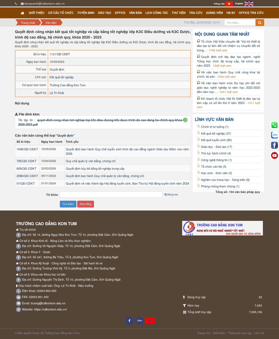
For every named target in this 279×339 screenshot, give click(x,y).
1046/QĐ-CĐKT (27, 149)
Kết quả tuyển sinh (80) (216, 140)
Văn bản (135, 13)
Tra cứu (195, 13)
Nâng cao (172, 194)
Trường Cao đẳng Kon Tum (68, 85)
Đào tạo (104, 13)
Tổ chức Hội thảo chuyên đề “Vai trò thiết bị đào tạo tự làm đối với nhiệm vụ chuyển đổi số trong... (228, 45)
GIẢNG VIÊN (214, 13)
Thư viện (178, 13)
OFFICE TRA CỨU (251, 13)
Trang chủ (203, 333)
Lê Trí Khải (57, 93)
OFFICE (120, 13)
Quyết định (57, 69)
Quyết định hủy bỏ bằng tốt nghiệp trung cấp (95, 168)
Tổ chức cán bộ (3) (213, 166)
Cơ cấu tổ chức (61, 13)
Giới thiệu (36, 13)
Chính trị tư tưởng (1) (215, 126)
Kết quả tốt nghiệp (62, 77)
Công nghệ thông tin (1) (216, 160)
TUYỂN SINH (85, 13)
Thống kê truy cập (240, 333)
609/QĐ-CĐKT (26, 168)
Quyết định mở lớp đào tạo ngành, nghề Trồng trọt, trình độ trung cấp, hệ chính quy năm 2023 (228, 61)
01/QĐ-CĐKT (26, 183)
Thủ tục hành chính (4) (216, 153)
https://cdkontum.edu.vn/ (50, 309)
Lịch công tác (156, 13)
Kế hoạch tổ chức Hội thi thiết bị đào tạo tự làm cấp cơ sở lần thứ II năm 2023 (228, 100)
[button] (185, 120)
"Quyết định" (65, 135)
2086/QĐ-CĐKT (27, 176)
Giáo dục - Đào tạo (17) (216, 146)
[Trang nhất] (23, 12)
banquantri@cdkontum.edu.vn (45, 3)
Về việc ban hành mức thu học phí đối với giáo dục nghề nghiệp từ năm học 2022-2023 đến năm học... (228, 87)
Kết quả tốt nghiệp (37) (216, 133)
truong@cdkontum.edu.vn (48, 303)
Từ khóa (52, 195)
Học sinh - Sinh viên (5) (216, 173)
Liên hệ (259, 333)
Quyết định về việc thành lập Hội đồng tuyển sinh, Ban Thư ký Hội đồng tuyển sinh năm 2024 (127, 183)
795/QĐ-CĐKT (26, 161)
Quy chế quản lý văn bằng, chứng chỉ (91, 161)
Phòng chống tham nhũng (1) (220, 186)
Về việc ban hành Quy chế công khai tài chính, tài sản (228, 74)
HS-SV (231, 13)
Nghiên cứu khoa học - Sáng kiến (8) (225, 179)
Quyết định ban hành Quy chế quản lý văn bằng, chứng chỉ (105, 176)
